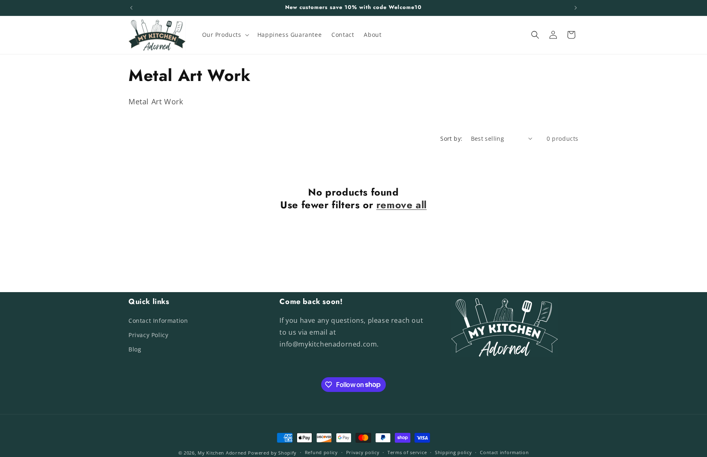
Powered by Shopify (272, 453)
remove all (401, 204)
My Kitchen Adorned (222, 453)
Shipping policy (453, 452)
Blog (134, 349)
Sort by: (451, 138)
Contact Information (158, 320)
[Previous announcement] (131, 8)
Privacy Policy (148, 335)
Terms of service (407, 452)
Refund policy (321, 452)
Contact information (504, 452)
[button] (224, 34)
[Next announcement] (576, 8)
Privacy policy (363, 452)
